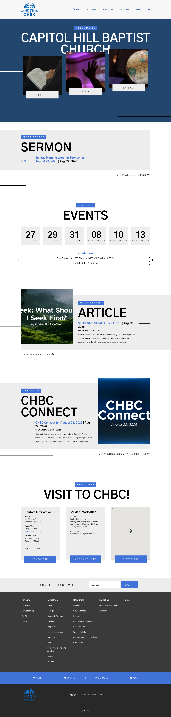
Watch (23, 161)
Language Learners (55, 632)
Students (51, 656)
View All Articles (36, 355)
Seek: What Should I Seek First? (99, 323)
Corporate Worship (55, 616)
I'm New (76, 9)
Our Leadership (28, 611)
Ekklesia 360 (85, 711)
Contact (25, 621)
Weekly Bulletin (79, 632)
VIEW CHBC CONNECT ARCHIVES (122, 454)
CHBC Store (78, 643)
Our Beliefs (26, 606)
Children (50, 621)
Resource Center (80, 627)
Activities (124, 9)
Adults (50, 606)
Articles (76, 606)
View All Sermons (131, 175)
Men (49, 643)
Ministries (91, 9)
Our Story (25, 616)
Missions (51, 637)
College (50, 611)
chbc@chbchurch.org (33, 531)
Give (138, 9)
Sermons (76, 616)
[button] (130, 531)
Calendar (102, 611)
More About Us (86, 559)
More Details (83, 263)
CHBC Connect (79, 611)
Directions (131, 559)
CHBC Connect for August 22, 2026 (58, 422)
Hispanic (51, 627)
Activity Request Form (108, 606)
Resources (108, 9)
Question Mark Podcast (83, 621)
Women (50, 661)
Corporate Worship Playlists (85, 637)
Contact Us (40, 559)
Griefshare (85, 253)
